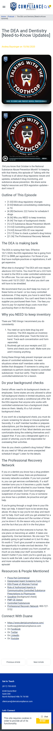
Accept (43, 720)
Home (3, 17)
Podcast (11, 17)
